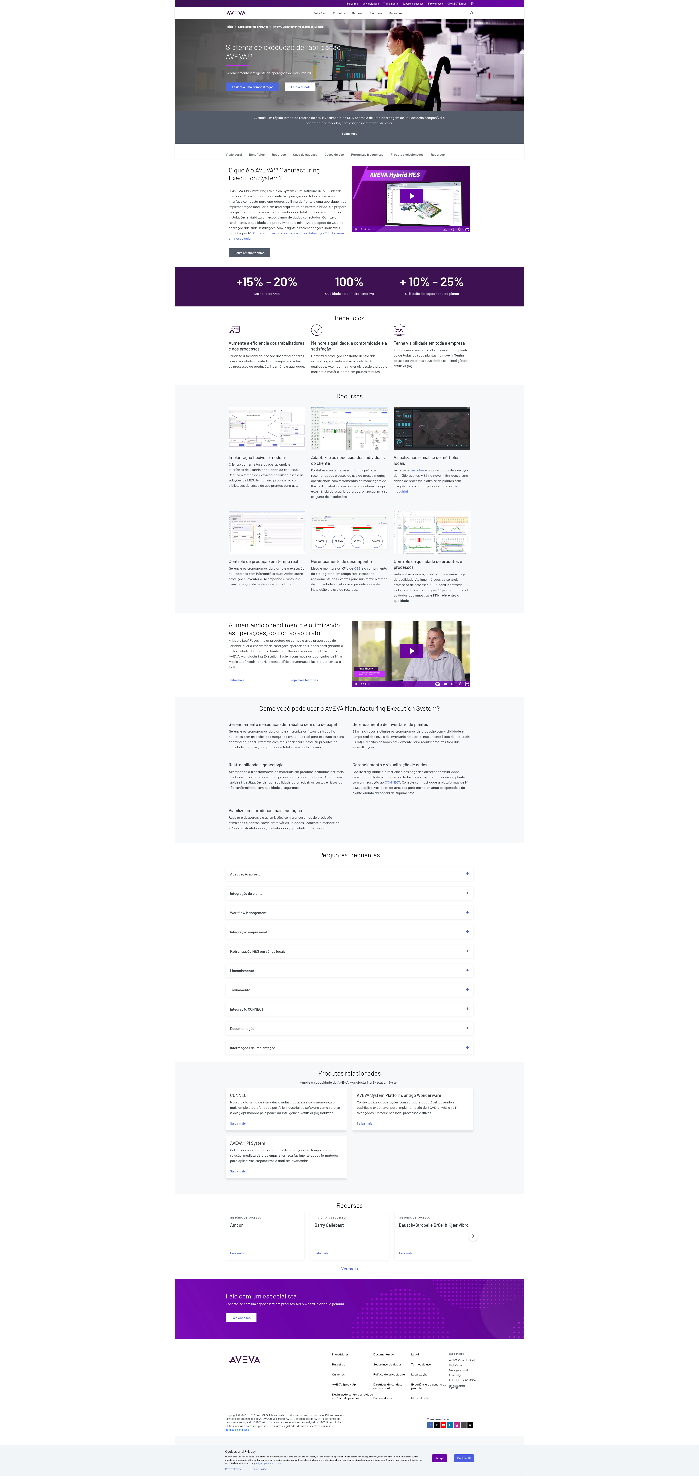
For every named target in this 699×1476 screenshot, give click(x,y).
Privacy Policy (233, 1469)
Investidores (340, 1354)
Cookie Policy (258, 1469)
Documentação (383, 1354)
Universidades (370, 3)
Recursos (376, 13)
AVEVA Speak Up (344, 1384)
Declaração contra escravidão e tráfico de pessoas (352, 1396)
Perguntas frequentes (367, 154)
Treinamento (390, 3)
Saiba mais (349, 133)
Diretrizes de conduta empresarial (387, 1386)
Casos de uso (334, 154)
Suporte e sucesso (413, 3)
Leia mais (237, 1253)
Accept (439, 1458)
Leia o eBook (300, 87)
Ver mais (349, 1268)
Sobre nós (395, 13)
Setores (357, 13)
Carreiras (338, 1374)
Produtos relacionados (407, 154)
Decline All (464, 1458)
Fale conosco (435, 3)
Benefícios (257, 154)
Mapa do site (420, 1398)
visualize (417, 470)
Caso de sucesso (305, 154)
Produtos (339, 13)
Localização (419, 1374)
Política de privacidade (389, 1374)
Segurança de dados (387, 1364)
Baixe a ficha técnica (249, 253)
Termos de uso (421, 1364)
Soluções (320, 13)
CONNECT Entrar (456, 3)
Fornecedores (382, 1398)
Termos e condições (237, 1429)
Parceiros (352, 3)
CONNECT (392, 782)
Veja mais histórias (304, 680)
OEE (357, 568)
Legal (415, 1354)
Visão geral (234, 154)
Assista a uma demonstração (253, 87)
